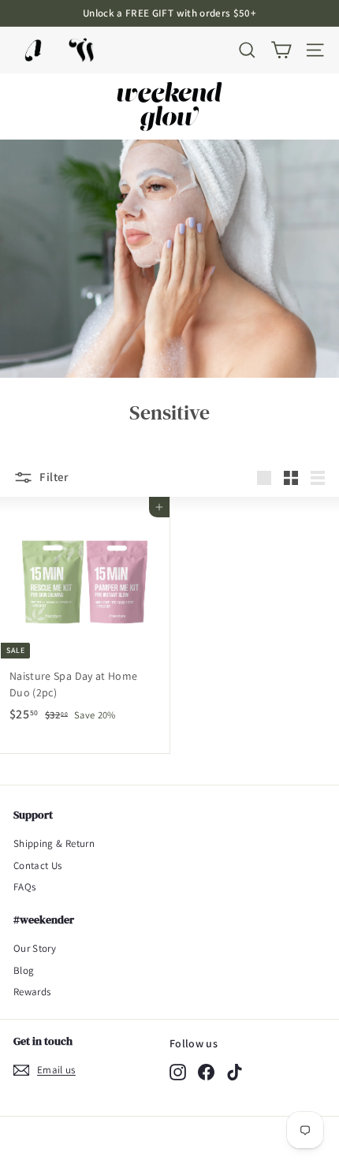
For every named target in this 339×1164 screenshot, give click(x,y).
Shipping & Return (54, 843)
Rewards (31, 991)
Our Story (34, 948)
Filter (53, 476)
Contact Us (37, 865)
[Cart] (281, 50)
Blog (23, 970)
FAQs (24, 887)
